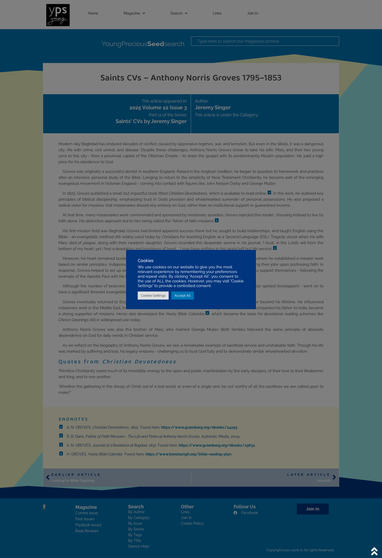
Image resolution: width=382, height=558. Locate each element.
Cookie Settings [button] (153, 295)
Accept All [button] (182, 295)
